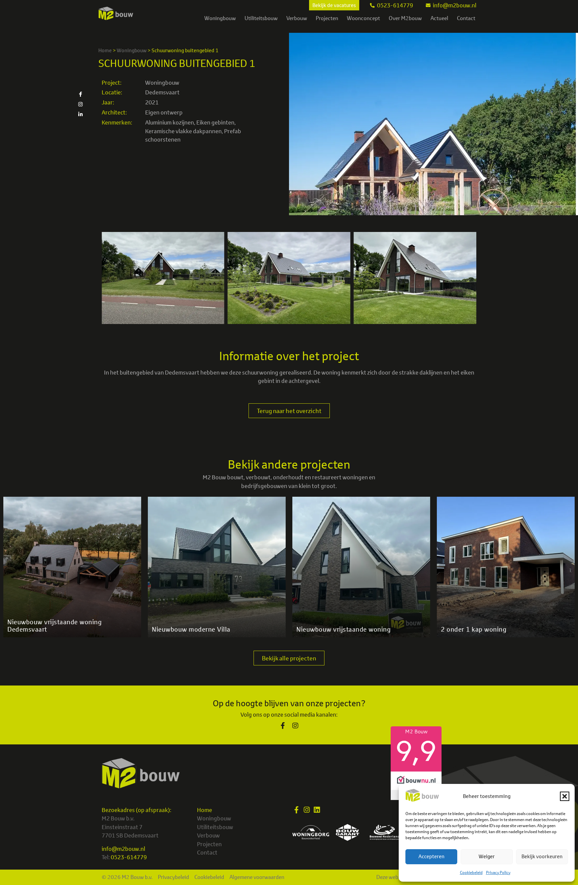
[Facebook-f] (80, 94)
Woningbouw (220, 18)
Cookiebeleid (471, 872)
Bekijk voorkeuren (542, 856)
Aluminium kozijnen (169, 122)
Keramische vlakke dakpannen (183, 131)
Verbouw (296, 18)
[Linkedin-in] (80, 114)
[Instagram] (80, 104)
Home (105, 50)
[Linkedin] (316, 810)
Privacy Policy (498, 872)
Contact (466, 18)
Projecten (327, 18)
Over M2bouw (405, 18)
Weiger (487, 856)
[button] (564, 796)
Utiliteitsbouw (261, 18)
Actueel (439, 18)
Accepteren (431, 856)
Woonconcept (363, 18)
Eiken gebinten (215, 122)
